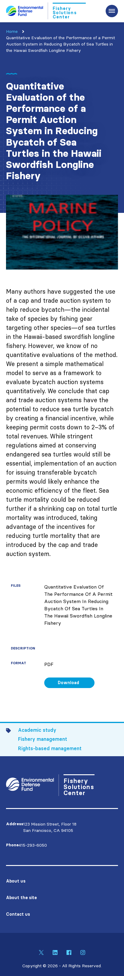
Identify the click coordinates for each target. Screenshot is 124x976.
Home (12, 31)
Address (14, 824)
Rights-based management (50, 748)
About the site (21, 897)
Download (68, 682)
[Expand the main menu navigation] (112, 11)
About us (16, 881)
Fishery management (42, 739)
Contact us (18, 914)
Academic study (37, 730)
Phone (12, 845)
